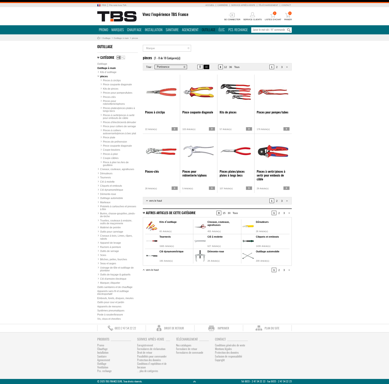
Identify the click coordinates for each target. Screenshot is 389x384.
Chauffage (134, 30)
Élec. (222, 30)
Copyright (220, 360)
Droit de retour (144, 352)
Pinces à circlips (112, 80)
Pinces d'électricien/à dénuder (119, 122)
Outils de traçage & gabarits (115, 274)
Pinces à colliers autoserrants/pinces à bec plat (119, 132)
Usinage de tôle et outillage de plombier (117, 269)
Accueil (209, 5)
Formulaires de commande (189, 352)
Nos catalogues (183, 345)
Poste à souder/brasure (110, 314)
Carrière (222, 5)
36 (230, 67)
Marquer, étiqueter (110, 282)
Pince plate (109, 137)
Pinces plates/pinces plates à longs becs (119, 109)
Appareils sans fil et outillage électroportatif (113, 292)
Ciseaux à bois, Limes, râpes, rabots (116, 237)
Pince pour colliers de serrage (119, 126)
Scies (103, 255)
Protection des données (149, 360)
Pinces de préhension (115, 141)
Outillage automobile (111, 198)
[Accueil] (117, 16)
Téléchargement (268, 5)
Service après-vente (243, 5)
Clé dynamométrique (111, 189)
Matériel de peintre (110, 227)
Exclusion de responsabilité (228, 356)
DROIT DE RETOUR (174, 328)
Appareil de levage (110, 242)
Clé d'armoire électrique (113, 278)
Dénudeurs (106, 173)
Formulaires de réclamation (151, 349)
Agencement (190, 30)
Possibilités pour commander (152, 356)
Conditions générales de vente (230, 345)
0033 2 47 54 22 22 (125, 328)
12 (225, 67)
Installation (153, 30)
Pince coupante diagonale (117, 84)
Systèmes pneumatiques (110, 310)
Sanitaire (172, 30)
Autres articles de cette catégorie (171, 213)
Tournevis (105, 177)
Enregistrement (145, 345)
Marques (117, 30)
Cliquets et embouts (111, 185)
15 (224, 213)
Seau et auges (108, 263)
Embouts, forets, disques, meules (115, 298)
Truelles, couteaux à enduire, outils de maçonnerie (116, 222)
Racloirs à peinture (110, 247)
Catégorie (107, 57)
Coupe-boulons (111, 149)
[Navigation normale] (119, 57)
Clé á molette (107, 181)
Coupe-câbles (111, 158)
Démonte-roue (108, 194)
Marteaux (105, 202)
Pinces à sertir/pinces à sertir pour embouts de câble (119, 117)
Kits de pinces (110, 88)
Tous (236, 67)
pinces (135, 38)
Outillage (208, 30)
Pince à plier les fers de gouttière (116, 164)
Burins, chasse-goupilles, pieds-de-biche (117, 215)
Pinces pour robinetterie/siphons (114, 102)
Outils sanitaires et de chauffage (115, 287)
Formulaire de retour (186, 349)
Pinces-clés (109, 97)
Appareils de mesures (109, 306)
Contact (286, 5)
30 (229, 213)
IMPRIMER (223, 328)
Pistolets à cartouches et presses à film (118, 208)
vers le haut (155, 200)
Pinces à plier (110, 154)
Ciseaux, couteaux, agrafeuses (117, 169)
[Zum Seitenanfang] (194, 381)
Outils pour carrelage (111, 231)
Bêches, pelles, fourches (113, 259)
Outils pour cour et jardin (110, 302)
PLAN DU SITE (272, 328)
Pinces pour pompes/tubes (117, 92)
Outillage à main (121, 38)
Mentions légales (223, 349)
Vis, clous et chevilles (109, 318)
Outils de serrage (109, 251)
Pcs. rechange (238, 30)
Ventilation (102, 367)
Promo (103, 30)
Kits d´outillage (108, 72)
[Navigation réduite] (123, 57)
